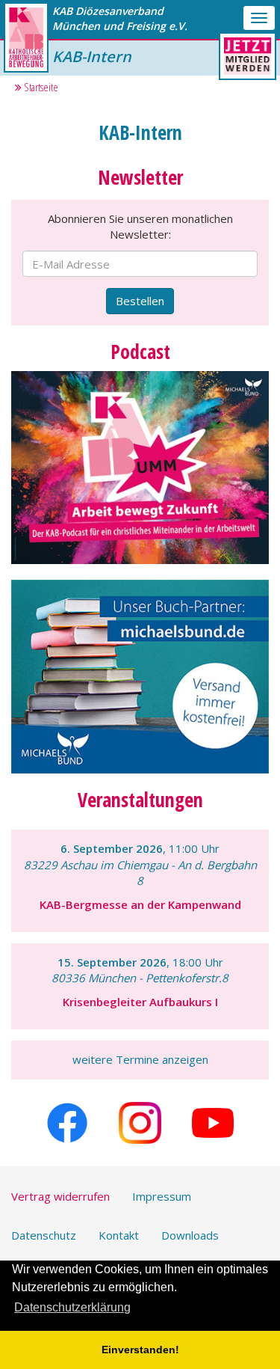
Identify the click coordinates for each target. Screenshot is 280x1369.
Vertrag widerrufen (60, 1196)
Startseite (40, 86)
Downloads (190, 1235)
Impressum (161, 1196)
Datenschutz (43, 1235)
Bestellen (140, 300)
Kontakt (119, 1235)
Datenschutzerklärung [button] (72, 1307)
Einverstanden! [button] (140, 1350)
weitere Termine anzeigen (140, 1059)
